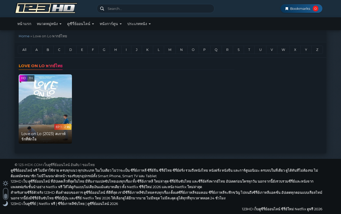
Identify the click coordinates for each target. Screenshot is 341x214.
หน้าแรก (24, 23)
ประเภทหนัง (137, 23)
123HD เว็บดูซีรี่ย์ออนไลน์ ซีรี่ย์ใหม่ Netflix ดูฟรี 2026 (54, 7)
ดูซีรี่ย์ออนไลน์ (79, 23)
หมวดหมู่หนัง (48, 23)
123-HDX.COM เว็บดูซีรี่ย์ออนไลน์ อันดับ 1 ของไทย (56, 165)
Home (24, 36)
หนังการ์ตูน (109, 23)
